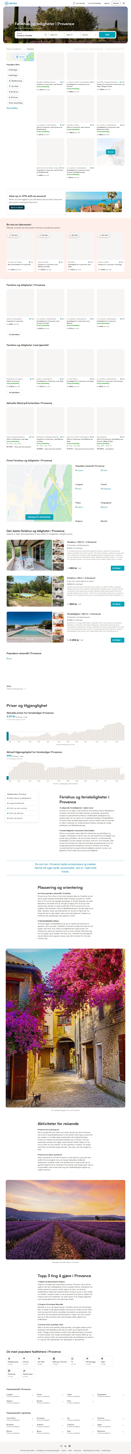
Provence (30, 49)
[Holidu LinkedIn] (65, 1446)
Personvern (77, 1450)
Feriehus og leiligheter (14, 49)
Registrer (116, 3)
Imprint (64, 1450)
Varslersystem (106, 1450)
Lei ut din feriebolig (94, 3)
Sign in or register (17, 207)
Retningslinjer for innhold (91, 1450)
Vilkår (70, 1450)
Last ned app (80, 3)
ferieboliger (13, 70)
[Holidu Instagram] (61, 1446)
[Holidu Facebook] (69, 1446)
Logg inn (107, 3)
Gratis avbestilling (16, 103)
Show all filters (12, 108)
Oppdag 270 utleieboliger (39, 517)
